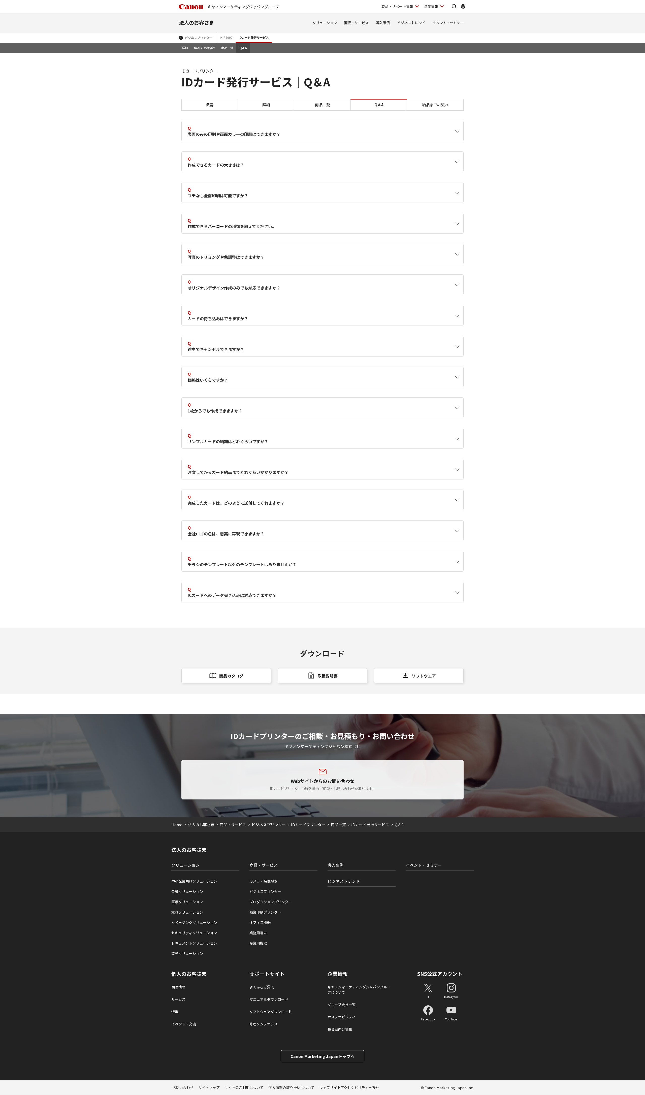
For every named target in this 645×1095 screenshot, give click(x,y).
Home (176, 824)
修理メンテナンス (263, 1023)
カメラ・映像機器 (263, 881)
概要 (209, 104)
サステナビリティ (342, 1016)
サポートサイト (267, 973)
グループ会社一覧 (342, 1004)
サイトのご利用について (244, 1087)
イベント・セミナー (448, 22)
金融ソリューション (187, 891)
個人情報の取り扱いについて (291, 1087)
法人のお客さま (196, 22)
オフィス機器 (260, 922)
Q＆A (243, 48)
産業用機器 (258, 943)
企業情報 (431, 6)
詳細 (185, 48)
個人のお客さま (189, 973)
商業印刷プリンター (265, 912)
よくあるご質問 (261, 986)
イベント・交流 (183, 1023)
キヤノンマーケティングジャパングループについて (359, 989)
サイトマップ (209, 1087)
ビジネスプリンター (198, 38)
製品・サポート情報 (397, 6)
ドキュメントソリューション (194, 943)
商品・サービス (356, 22)
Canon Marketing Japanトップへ (322, 1056)
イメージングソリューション (194, 922)
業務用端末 (258, 932)
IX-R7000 (226, 37)
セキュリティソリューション (194, 932)
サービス (178, 999)
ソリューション (324, 22)
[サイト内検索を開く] (454, 6)
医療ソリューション (187, 901)
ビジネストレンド (411, 22)
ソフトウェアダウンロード (270, 1011)
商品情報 (178, 986)
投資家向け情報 (340, 1029)
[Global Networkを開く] (463, 6)
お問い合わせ (183, 1087)
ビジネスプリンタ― (265, 891)
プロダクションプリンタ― (270, 901)
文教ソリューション (187, 912)
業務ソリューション (187, 953)
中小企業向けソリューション (194, 881)
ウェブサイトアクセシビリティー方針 (349, 1087)
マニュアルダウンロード (268, 999)
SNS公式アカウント (439, 973)
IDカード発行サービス (254, 37)
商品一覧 (227, 48)
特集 (174, 1011)
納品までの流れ (204, 48)
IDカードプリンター (308, 824)
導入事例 (383, 22)
